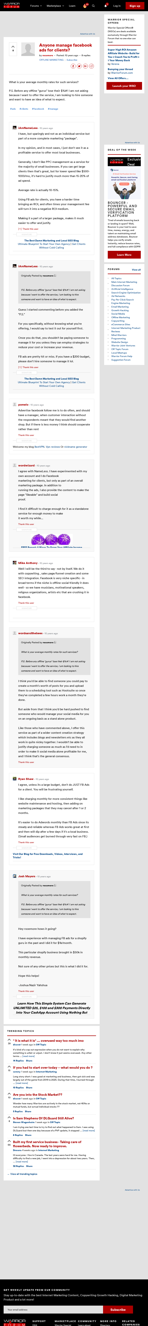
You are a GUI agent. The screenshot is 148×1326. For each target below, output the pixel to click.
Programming (118, 338)
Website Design (119, 342)
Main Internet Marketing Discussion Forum (124, 283)
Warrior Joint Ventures (123, 345)
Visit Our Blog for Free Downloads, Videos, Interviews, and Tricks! (48, 855)
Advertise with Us (87, 34)
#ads (13, 108)
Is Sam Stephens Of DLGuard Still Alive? (43, 1118)
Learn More (124, 255)
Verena (115, 64)
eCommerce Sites (120, 324)
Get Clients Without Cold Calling (62, 245)
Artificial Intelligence (122, 289)
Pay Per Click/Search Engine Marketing (122, 301)
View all (136, 269)
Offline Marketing (120, 317)
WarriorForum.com (122, 72)
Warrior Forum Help (121, 356)
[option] (124, 208)
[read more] (28, 1056)
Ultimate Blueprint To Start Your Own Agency (44, 244)
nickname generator (75, 446)
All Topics (116, 278)
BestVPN (39, 446)
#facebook (38, 108)
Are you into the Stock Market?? (37, 1094)
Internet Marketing (46, 1071)
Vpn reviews (53, 446)
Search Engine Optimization (126, 292)
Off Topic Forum (119, 349)
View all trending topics (22, 1174)
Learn (73, 5)
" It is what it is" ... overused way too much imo (48, 1040)
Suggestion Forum (120, 359)
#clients (23, 108)
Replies (18, 1060)
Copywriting (118, 320)
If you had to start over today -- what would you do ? (53, 1067)
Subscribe (72, 59)
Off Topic (41, 1044)
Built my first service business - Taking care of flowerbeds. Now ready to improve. (47, 1143)
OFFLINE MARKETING (51, 59)
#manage (53, 108)
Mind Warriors (119, 335)
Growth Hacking (120, 310)
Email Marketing (120, 306)
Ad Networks (118, 296)
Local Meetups (119, 352)
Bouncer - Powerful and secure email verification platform (122, 209)
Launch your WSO (124, 86)
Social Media (118, 313)
